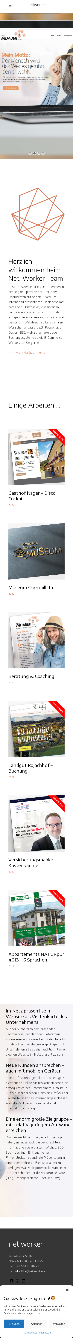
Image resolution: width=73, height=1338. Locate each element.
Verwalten (59, 1323)
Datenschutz (30, 1332)
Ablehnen (36, 1323)
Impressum (45, 1332)
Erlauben (14, 1323)
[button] (67, 1290)
